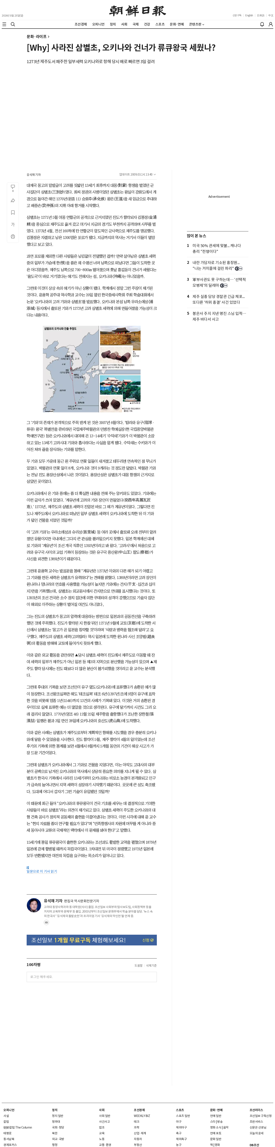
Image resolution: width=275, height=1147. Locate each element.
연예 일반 (216, 1116)
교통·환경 (105, 1145)
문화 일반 (216, 1139)
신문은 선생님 (258, 1127)
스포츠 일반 (183, 1116)
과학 (136, 1127)
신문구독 (236, 15)
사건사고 (104, 1122)
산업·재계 (140, 1133)
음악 (226, 1127)
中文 (270, 15)
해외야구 (181, 1127)
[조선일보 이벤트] (92, 940)
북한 (54, 1133)
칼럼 (6, 1122)
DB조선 (254, 1145)
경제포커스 (10, 1145)
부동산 (138, 1145)
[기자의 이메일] (46, 924)
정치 (54, 1110)
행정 (54, 1145)
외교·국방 (58, 1139)
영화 (217, 1145)
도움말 (138, 966)
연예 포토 (216, 1133)
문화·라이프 (36, 36)
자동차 (138, 1139)
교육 (101, 1133)
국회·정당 (58, 1127)
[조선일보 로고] (137, 10)
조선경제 (139, 1110)
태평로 (7, 1133)
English (249, 15)
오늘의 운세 (257, 1133)
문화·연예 (216, 1110)
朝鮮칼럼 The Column (17, 1127)
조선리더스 (256, 1110)
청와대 (56, 1122)
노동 (101, 1139)
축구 (178, 1133)
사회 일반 (104, 1116)
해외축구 (181, 1139)
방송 (220, 1122)
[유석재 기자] (34, 905)
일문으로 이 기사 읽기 (42, 871)
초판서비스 (256, 1122)
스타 (212, 1122)
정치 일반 (57, 1116)
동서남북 (8, 1139)
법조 (101, 1127)
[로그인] (270, 24)
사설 (6, 1116)
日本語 (260, 15)
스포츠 (180, 1110)
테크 (136, 1122)
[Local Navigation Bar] (4, 24)
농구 (178, 1145)
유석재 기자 (34, 175)
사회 (101, 1110)
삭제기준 (151, 966)
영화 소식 (216, 1127)
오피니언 (8, 1110)
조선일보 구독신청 (261, 1116)
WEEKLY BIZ (142, 1116)
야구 (178, 1122)
